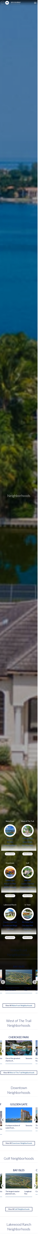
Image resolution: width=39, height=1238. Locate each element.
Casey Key (10, 849)
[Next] (34, 982)
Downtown (10, 863)
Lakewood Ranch (10, 905)
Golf (27, 863)
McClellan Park (27, 845)
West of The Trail (27, 821)
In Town (28, 905)
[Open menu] (35, 2)
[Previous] (3, 982)
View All (18, 1005)
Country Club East (27, 884)
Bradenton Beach (10, 845)
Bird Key (10, 842)
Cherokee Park (27, 838)
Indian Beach (27, 842)
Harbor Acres (28, 849)
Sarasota (27, 932)
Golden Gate (10, 880)
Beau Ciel (10, 890)
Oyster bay (27, 929)
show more (10, 854)
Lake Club (10, 929)
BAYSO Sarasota (10, 887)
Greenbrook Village (27, 890)
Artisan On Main (10, 884)
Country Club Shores (27, 887)
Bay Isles (10, 838)
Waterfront (10, 821)
